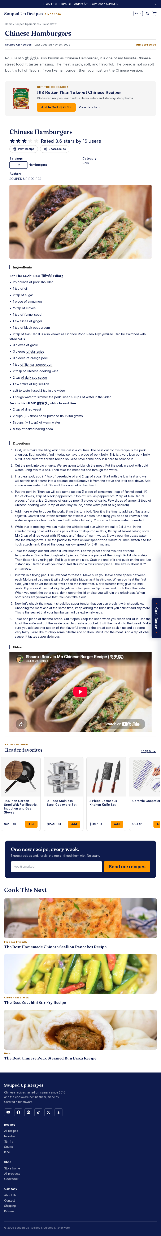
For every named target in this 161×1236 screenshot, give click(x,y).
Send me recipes (127, 866)
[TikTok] (38, 1112)
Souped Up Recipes (27, 24)
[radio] (12, 141)
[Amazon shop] (58, 1112)
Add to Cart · (56, 107)
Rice (7, 1152)
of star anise (35, 351)
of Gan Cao (29, 334)
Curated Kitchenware (56, 1227)
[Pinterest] (28, 1112)
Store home (12, 1168)
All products (12, 1173)
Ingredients (22, 267)
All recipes (11, 1131)
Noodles (10, 1136)
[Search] (147, 14)
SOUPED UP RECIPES (25, 179)
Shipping (10, 1205)
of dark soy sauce (34, 377)
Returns (9, 1211)
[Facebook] (18, 1112)
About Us (10, 1195)
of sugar (27, 295)
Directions (21, 443)
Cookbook (11, 1179)
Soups (8, 1146)
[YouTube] (8, 1112)
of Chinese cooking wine (40, 371)
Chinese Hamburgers (41, 132)
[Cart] (154, 13)
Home (9, 24)
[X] (48, 1112)
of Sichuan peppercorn (36, 364)
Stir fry (8, 1141)
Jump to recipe (145, 44)
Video (17, 647)
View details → (90, 107)
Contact (9, 1200)
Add (31, 824)
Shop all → (148, 751)
